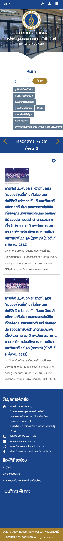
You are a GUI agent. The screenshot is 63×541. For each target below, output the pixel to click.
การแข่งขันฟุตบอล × (24, 96)
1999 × (40, 108)
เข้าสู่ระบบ (7, 467)
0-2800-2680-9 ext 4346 (23, 436)
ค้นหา (39, 81)
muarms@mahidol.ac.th (22, 441)
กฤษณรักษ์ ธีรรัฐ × (23, 114)
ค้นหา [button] (5, 4)
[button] (42, 3)
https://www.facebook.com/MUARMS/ (30, 451)
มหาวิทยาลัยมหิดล (11, 474)
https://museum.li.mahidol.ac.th (27, 446)
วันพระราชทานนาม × (24, 102)
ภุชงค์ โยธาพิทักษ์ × (23, 108)
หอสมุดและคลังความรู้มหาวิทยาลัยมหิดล (22, 480)
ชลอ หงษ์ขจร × (21, 120)
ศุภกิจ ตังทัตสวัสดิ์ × (24, 89)
